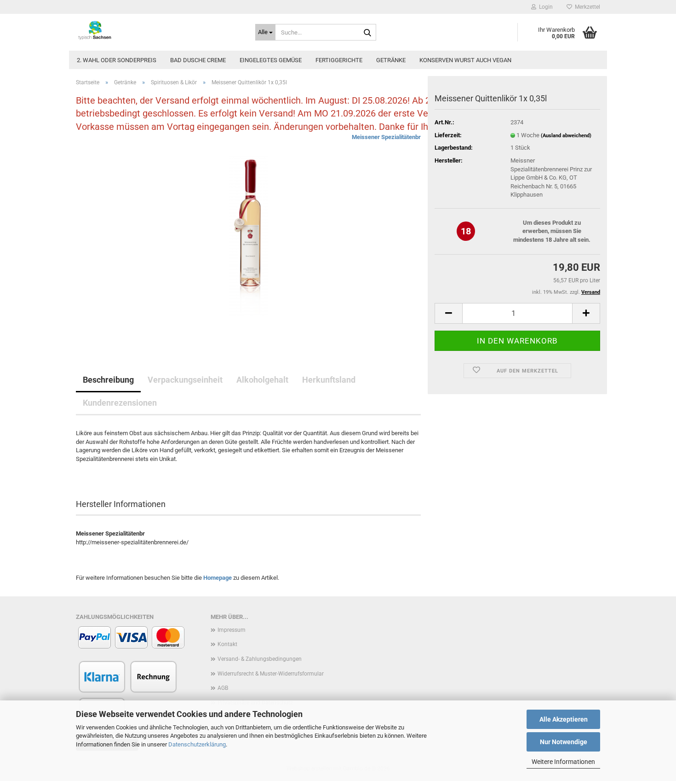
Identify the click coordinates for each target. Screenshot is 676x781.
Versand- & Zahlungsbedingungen (260, 659)
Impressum (232, 630)
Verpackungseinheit (185, 380)
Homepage (217, 577)
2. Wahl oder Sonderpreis (116, 60)
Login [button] (544, 7)
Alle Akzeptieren (563, 719)
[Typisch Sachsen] (158, 30)
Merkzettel (586, 7)
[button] (448, 313)
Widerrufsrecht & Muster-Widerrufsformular (271, 673)
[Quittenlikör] (248, 236)
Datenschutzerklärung (197, 744)
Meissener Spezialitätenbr (386, 137)
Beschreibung (108, 380)
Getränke (391, 60)
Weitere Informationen (563, 761)
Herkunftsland (328, 380)
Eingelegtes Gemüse (271, 60)
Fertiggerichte (338, 60)
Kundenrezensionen (120, 403)
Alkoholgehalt (262, 380)
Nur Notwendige (563, 742)
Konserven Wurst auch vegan (465, 60)
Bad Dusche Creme (198, 60)
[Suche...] (367, 32)
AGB (223, 688)
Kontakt (227, 644)
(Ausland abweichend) (566, 136)
